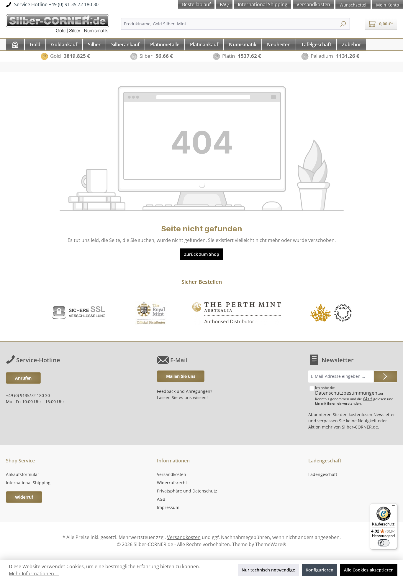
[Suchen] (343, 24)
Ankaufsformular (22, 474)
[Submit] (385, 376)
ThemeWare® (270, 544)
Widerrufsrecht (172, 482)
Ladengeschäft (322, 474)
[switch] (383, 542)
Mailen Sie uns (180, 376)
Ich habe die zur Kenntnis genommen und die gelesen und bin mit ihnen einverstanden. (354, 395)
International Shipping (28, 482)
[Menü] (393, 506)
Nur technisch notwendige (268, 570)
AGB (367, 398)
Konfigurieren (319, 570)
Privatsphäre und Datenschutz (187, 491)
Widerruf (24, 497)
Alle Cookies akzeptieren (369, 570)
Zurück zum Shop (201, 254)
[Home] (15, 44)
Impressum (168, 507)
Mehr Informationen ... (34, 573)
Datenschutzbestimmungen (346, 393)
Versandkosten (171, 474)
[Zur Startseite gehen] (57, 23)
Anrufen (23, 378)
